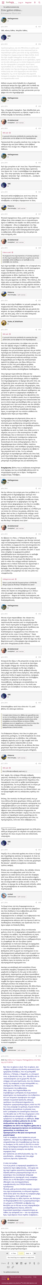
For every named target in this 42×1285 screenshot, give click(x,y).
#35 (39, 703)
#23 (39, 106)
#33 (39, 614)
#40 (39, 1228)
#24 (39, 128)
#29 (39, 300)
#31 (39, 488)
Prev (14, 1253)
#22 (39, 44)
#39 (39, 1056)
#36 (39, 763)
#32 (39, 534)
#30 (39, 330)
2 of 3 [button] (21, 1253)
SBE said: (5, 133)
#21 (39, 27)
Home (4, 1279)
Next (28, 1253)
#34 (39, 657)
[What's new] (35, 2)
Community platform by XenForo (19, 1283)
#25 (39, 163)
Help (34, 1277)
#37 (39, 850)
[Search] (39, 2)
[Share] (36, 26)
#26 (39, 192)
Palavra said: (7, 252)
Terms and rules (15, 1277)
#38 (39, 902)
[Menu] (3, 2)
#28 (39, 248)
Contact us (5, 1277)
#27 (39, 214)
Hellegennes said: (8, 579)
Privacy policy (27, 1277)
